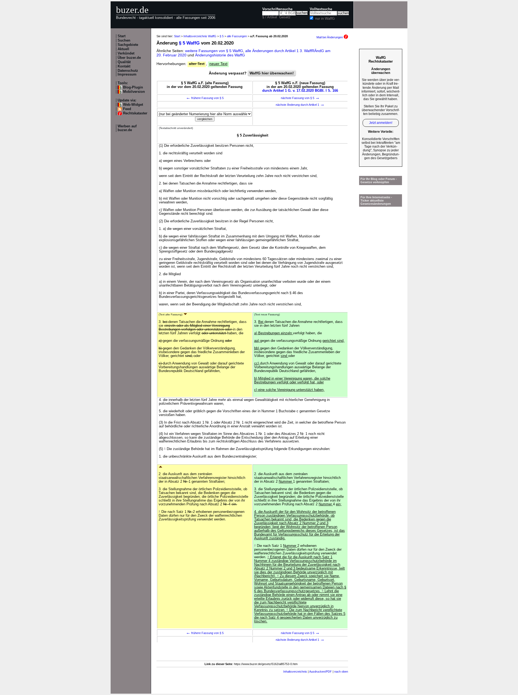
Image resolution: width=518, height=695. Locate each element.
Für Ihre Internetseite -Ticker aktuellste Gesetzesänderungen (376, 200)
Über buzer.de (129, 58)
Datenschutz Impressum (128, 72)
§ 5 (222, 36)
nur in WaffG (325, 19)
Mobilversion (134, 92)
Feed (127, 109)
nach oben (341, 671)
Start (121, 36)
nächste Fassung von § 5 (300, 98)
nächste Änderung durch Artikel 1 (300, 104)
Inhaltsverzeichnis (295, 671)
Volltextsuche (321, 9)
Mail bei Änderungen (330, 37)
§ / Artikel (269, 17)
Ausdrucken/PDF (320, 671)
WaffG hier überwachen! (272, 73)
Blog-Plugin (133, 87)
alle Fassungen (237, 36)
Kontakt (124, 66)
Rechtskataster (135, 113)
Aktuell (123, 49)
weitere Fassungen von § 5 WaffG (214, 51)
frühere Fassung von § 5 (205, 98)
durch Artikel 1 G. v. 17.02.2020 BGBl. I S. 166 (300, 91)
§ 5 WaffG (189, 43)
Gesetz (285, 17)
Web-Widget (133, 105)
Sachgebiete (128, 45)
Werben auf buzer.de (127, 128)
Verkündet (126, 53)
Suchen (124, 40)
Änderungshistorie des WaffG (220, 55)
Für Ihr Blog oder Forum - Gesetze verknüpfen (378, 180)
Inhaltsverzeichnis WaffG (199, 36)
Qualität (124, 62)
